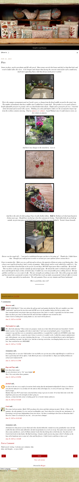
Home (39, 456)
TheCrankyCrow (11, 326)
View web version (39, 460)
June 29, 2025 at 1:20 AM (13, 439)
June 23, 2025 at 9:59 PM (13, 377)
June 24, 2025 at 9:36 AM (13, 400)
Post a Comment (7, 443)
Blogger (43, 466)
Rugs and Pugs (10, 367)
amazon (34, 111)
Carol (7, 406)
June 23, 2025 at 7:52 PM (13, 344)
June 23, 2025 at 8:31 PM (13, 361)
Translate (14, 471)
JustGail (8, 384)
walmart (42, 111)
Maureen (8, 305)
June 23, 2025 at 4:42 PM (13, 319)
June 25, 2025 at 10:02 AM (14, 418)
